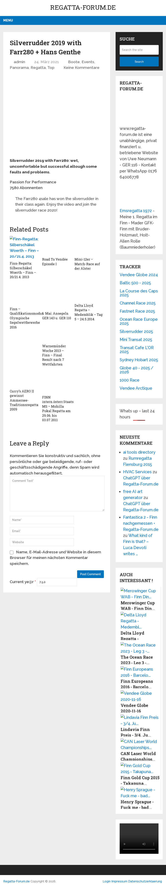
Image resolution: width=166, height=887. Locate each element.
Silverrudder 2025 (136, 331)
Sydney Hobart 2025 (139, 359)
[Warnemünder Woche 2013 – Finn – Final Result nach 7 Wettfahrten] (56, 334)
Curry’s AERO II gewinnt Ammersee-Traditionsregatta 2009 (24, 400)
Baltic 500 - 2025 (135, 282)
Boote (74, 62)
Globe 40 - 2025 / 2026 (136, 369)
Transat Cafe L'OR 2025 (137, 349)
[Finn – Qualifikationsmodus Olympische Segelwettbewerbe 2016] (24, 295)
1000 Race (129, 380)
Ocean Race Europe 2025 (139, 321)
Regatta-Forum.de (83, 7)
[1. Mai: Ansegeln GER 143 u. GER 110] (56, 297)
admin (19, 62)
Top (50, 67)
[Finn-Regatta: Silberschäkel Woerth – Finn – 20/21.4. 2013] (24, 247)
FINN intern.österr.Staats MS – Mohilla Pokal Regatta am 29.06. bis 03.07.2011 (57, 408)
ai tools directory (139, 452)
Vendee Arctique (136, 388)
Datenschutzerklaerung (145, 881)
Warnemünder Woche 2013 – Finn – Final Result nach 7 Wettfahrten (54, 355)
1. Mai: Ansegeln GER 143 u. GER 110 (56, 315)
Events (88, 62)
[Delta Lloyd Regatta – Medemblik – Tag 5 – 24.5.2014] (89, 293)
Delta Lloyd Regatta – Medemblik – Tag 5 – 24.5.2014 (88, 312)
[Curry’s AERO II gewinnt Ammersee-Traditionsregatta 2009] (24, 379)
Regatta (38, 67)
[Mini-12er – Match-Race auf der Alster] (89, 245)
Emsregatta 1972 (136, 210)
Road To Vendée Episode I (55, 261)
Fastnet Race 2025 (137, 311)
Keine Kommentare (81, 67)
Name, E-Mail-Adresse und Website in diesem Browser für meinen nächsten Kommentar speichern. (55, 558)
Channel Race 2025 (137, 303)
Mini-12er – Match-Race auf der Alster (87, 263)
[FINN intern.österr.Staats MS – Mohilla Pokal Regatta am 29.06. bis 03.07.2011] (56, 382)
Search (139, 61)
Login (107, 881)
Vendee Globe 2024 (139, 274)
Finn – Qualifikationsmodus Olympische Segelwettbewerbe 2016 (27, 318)
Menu (8, 20)
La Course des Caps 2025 (139, 293)
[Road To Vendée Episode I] (56, 245)
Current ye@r (23, 581)
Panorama (19, 67)
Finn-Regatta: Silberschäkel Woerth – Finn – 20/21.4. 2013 (23, 270)
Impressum (119, 881)
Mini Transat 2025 (136, 339)
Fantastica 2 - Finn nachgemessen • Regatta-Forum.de (141, 523)
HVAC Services (137, 471)
